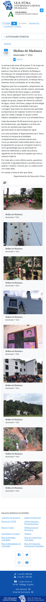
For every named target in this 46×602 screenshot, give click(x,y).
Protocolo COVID (8, 522)
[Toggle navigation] (41, 10)
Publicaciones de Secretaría (31, 529)
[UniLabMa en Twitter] (27, 555)
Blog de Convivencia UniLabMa (33, 539)
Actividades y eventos (10, 534)
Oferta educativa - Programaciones (32, 523)
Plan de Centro (7, 528)
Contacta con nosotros (10, 518)
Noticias (27, 534)
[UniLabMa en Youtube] (27, 563)
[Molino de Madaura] (23, 200)
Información (34, 23)
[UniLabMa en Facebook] (19, 555)
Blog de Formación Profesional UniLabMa (34, 545)
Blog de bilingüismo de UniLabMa (11, 545)
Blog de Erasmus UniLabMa (8, 539)
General (19, 59)
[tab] (4, 182)
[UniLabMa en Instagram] (19, 563)
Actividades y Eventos (12, 26)
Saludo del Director (32, 518)
